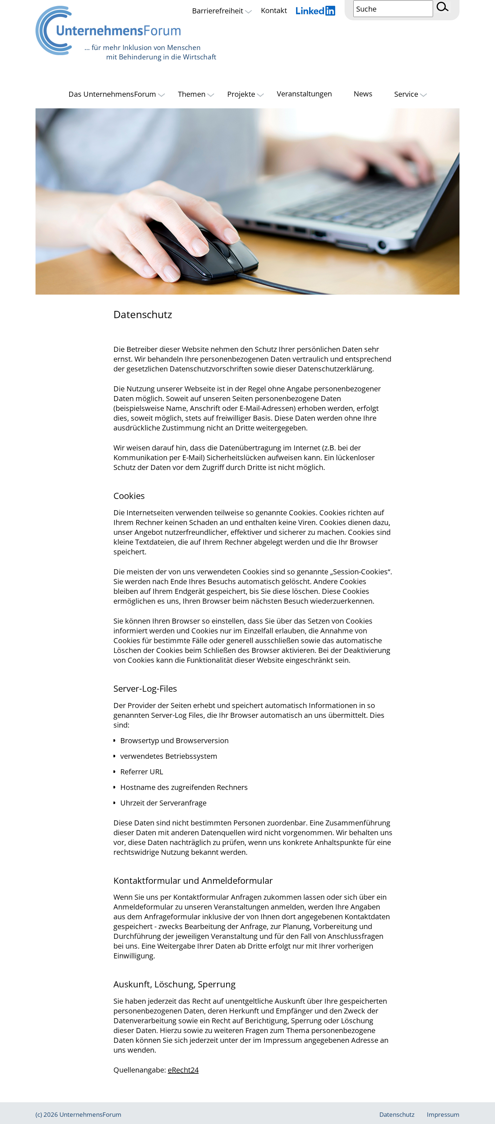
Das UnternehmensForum (113, 94)
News (363, 94)
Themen (192, 94)
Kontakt (274, 10)
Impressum (443, 1114)
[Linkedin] (315, 12)
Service (407, 94)
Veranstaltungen (304, 94)
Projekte (242, 94)
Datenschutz (397, 1114)
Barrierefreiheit (218, 11)
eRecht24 (183, 1070)
